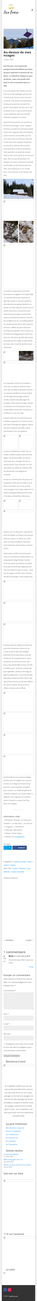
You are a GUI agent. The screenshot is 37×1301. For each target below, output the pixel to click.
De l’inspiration (11, 1144)
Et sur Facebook (15, 1234)
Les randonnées (12, 1134)
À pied (14, 868)
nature (6, 865)
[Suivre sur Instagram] (9, 1289)
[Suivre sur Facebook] (5, 1289)
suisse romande (17, 871)
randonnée (10, 887)
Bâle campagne (20, 885)
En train (6, 904)
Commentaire (9, 990)
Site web (6, 1034)
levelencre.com (13, 1296)
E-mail (6, 1024)
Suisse (13, 865)
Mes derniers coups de (15, 1128)
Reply (31, 967)
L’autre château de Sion (15, 917)
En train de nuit (12, 1138)
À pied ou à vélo (19, 861)
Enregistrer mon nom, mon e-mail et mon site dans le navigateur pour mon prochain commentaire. (18, 1047)
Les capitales (11, 1141)
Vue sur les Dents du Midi (16, 898)
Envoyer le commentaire (11, 1056)
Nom (6, 1014)
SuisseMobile (19, 837)
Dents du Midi (26, 902)
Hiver (30, 861)
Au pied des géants (11, 1154)
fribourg (22, 868)
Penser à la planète (13, 1131)
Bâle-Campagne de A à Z (16, 881)
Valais (12, 907)
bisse (19, 921)
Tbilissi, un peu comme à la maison (17, 1165)
